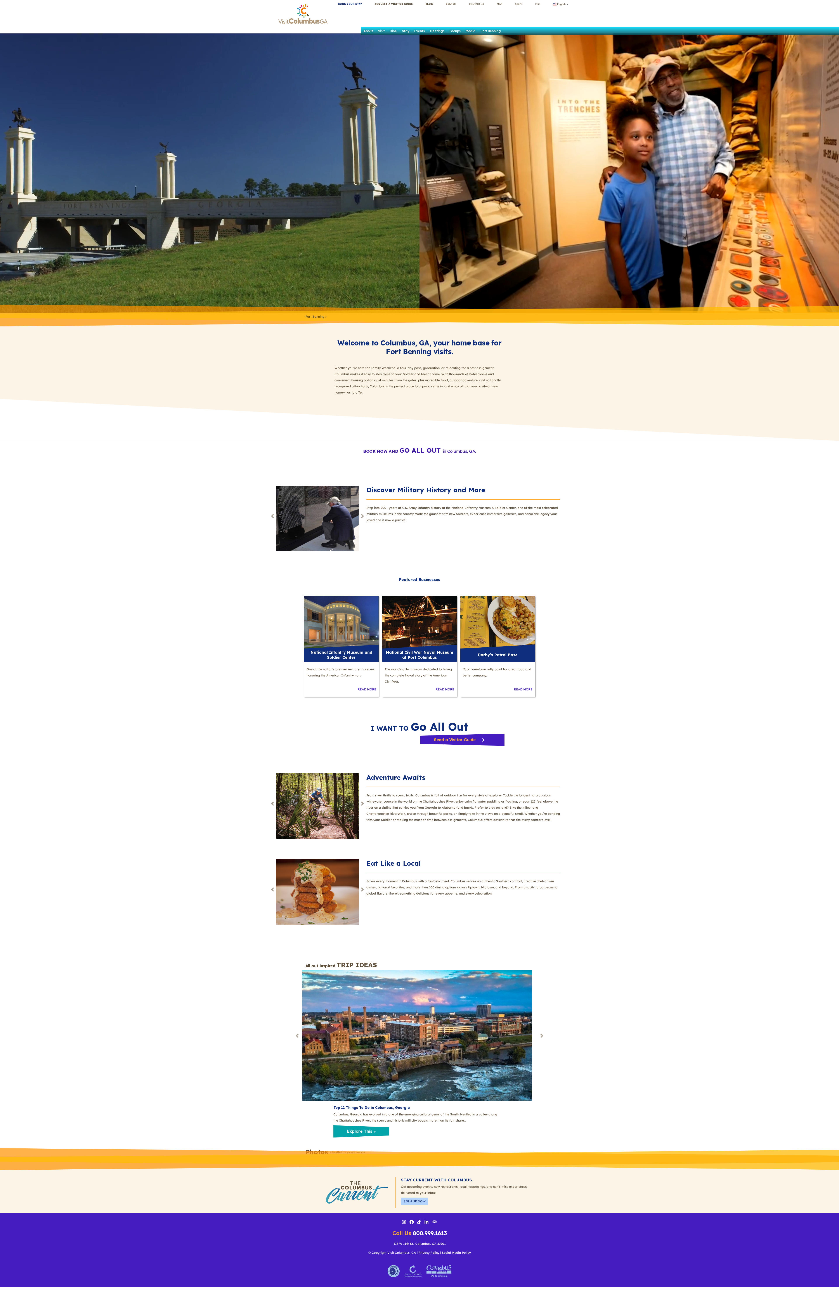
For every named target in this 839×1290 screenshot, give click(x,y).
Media (470, 31)
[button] (451, 3)
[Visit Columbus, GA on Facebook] (411, 1222)
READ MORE (367, 689)
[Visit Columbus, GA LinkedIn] (426, 1222)
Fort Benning (491, 31)
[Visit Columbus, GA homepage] (303, 13)
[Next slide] (362, 516)
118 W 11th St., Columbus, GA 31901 (419, 1244)
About (368, 31)
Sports (518, 3)
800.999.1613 (419, 1233)
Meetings (437, 31)
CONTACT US (476, 3)
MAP (499, 3)
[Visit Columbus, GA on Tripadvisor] (434, 1222)
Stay (405, 31)
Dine (393, 31)
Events (419, 31)
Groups (455, 31)
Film (537, 3)
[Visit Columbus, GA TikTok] (419, 1222)
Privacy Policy (428, 1253)
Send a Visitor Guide (455, 739)
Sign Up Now (415, 1201)
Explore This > (361, 1131)
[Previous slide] (272, 516)
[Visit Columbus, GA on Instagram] (404, 1222)
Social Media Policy (456, 1253)
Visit (381, 31)
